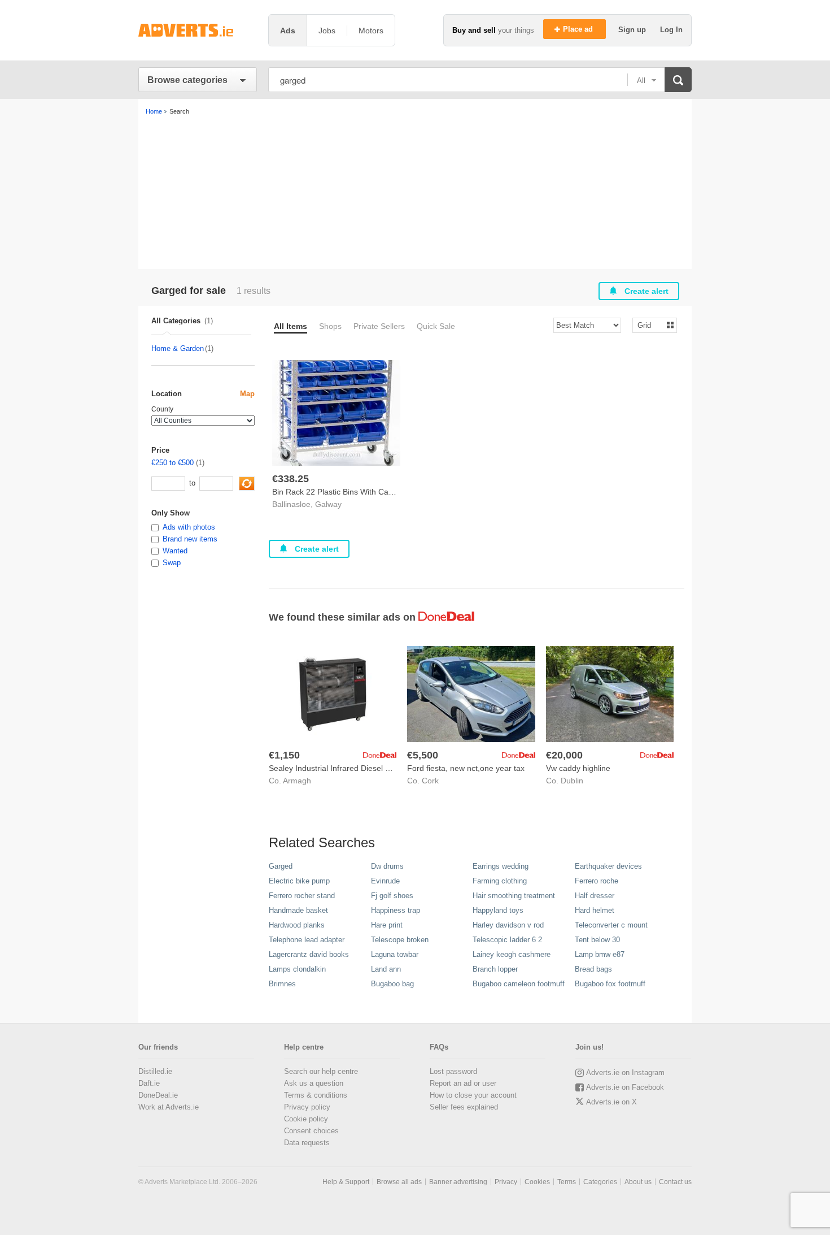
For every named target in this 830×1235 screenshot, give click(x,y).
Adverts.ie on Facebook (625, 1087)
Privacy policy (307, 1107)
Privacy (506, 1182)
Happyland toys (498, 910)
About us (638, 1182)
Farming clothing (500, 881)
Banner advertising (458, 1182)
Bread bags (593, 969)
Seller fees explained (464, 1107)
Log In (671, 29)
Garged (280, 866)
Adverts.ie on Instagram (625, 1072)
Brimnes (282, 984)
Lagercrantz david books (309, 954)
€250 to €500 (172, 462)
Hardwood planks (297, 925)
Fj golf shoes (392, 895)
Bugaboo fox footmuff (610, 984)
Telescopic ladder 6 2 (507, 939)
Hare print (387, 925)
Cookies (537, 1182)
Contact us (675, 1182)
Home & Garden (177, 348)
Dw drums (387, 866)
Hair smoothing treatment (514, 895)
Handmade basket (298, 910)
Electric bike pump (299, 881)
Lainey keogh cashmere (512, 954)
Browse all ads (399, 1182)
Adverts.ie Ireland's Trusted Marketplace (197, 30)
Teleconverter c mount (611, 925)
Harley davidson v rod (508, 925)
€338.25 (290, 478)
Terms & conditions (315, 1095)
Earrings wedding (500, 866)
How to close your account (473, 1095)
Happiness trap (395, 910)
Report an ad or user (463, 1083)
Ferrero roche (596, 881)
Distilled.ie (155, 1071)
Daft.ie (149, 1083)
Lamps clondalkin (297, 969)
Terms (566, 1182)
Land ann (386, 969)
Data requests (307, 1142)
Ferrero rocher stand (302, 895)
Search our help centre (321, 1071)
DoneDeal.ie (158, 1095)
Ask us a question (313, 1083)
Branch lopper (495, 969)
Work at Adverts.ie (168, 1107)
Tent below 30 (597, 939)
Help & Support (345, 1182)
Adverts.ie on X (611, 1102)
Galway (328, 504)
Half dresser (594, 895)
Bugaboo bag (392, 984)
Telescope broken (400, 939)
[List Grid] (650, 324)
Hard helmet (594, 910)
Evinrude (385, 881)
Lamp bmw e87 (599, 954)
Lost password (453, 1071)
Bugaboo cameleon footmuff (519, 984)
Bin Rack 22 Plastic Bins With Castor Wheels (351, 491)
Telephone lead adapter (306, 939)
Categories (600, 1182)
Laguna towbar (394, 954)
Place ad (579, 29)
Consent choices (311, 1130)
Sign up (633, 29)
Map (247, 393)
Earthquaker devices (608, 866)
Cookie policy (306, 1119)
